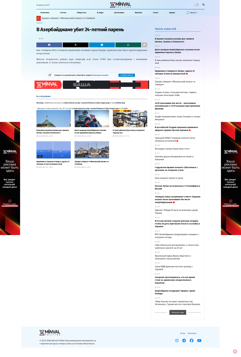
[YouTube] (199, 340)
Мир (40, 156)
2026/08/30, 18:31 (83, 167)
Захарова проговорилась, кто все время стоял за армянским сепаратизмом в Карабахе (175, 280)
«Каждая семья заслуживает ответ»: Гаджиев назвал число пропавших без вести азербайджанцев (177, 199)
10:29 (158, 298)
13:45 (158, 217)
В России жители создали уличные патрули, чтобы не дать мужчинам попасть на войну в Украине (177, 224)
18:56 (158, 68)
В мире (100, 12)
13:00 (158, 242)
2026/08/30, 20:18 (45, 136)
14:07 (158, 193)
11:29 (158, 274)
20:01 (158, 46)
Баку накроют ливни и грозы (169, 178)
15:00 (158, 164)
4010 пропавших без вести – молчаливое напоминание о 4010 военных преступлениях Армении (177, 106)
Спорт (156, 12)
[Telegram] (184, 340)
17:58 (158, 89)
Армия (172, 12)
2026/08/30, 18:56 (45, 167)
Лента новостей (165, 29)
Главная (39, 23)
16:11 (158, 135)
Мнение (138, 12)
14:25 (158, 182)
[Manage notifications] (235, 351)
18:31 (158, 78)
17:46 (158, 100)
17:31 (158, 113)
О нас (182, 333)
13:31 (158, 231)
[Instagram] (176, 340)
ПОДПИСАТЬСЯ (127, 75)
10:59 (158, 287)
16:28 (158, 124)
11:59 (158, 263)
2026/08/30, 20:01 (83, 136)
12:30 (158, 252)
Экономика (119, 12)
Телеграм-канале (100, 75)
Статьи (63, 12)
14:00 (158, 207)
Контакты (192, 333)
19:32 (158, 57)
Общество (81, 12)
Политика (44, 12)
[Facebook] (191, 340)
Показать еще (178, 312)
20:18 (158, 35)
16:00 (158, 145)
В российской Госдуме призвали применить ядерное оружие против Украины (83, 18)
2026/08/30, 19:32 (121, 136)
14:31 (158, 174)
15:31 (158, 153)
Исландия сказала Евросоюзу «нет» (172, 149)
